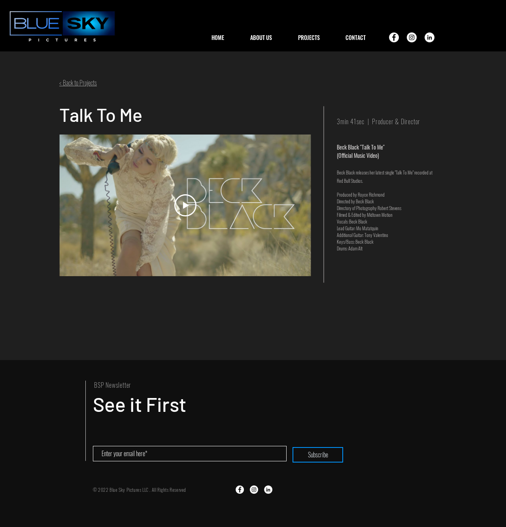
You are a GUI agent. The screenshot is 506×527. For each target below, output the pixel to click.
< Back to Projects (78, 82)
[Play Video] (185, 205)
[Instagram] (412, 37)
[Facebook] (394, 37)
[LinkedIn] (429, 37)
